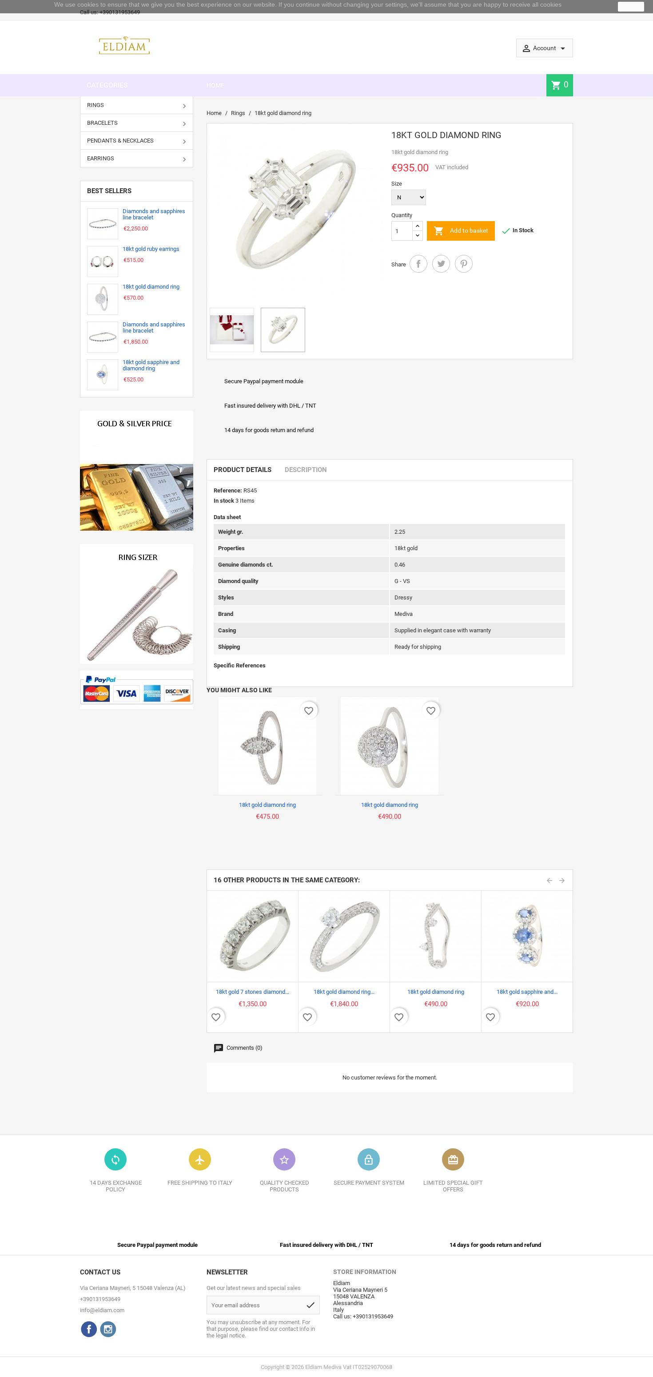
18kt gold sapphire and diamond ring (151, 365)
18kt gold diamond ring (151, 286)
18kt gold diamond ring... (344, 991)
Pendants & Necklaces (120, 140)
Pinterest (463, 263)
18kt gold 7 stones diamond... (252, 991)
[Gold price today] (136, 471)
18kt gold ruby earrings (151, 249)
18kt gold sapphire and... (527, 991)
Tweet (441, 263)
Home (215, 85)
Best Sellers (109, 191)
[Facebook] (89, 1329)
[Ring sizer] (136, 604)
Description (306, 470)
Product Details (242, 470)
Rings (95, 105)
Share (418, 263)
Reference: (228, 490)
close (631, 6)
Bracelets (102, 122)
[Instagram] (108, 1329)
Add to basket (461, 231)
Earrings (100, 158)
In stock (224, 500)
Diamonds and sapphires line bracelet (154, 214)
